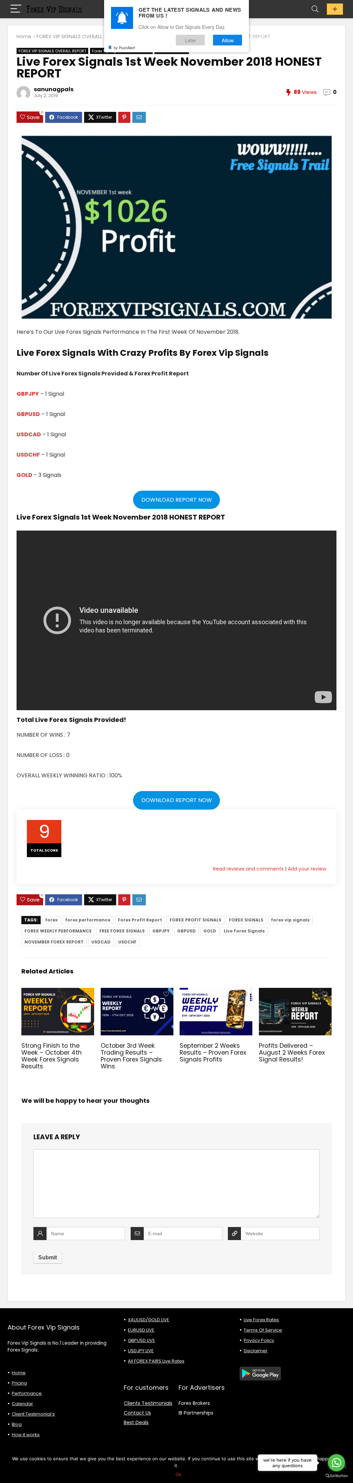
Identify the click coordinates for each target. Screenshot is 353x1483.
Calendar (22, 1403)
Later (190, 40)
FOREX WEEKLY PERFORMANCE (58, 931)
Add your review (307, 868)
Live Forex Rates (261, 1319)
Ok (178, 1474)
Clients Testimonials (148, 1403)
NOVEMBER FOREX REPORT (54, 942)
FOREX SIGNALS (246, 920)
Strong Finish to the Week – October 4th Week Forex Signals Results (51, 1056)
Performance (27, 1393)
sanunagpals (53, 89)
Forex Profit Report (140, 920)
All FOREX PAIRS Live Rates (156, 1361)
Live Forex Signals (244, 931)
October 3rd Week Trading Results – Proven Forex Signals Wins (131, 1056)
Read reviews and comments (248, 868)
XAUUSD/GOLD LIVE (148, 1319)
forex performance (87, 920)
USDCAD (29, 434)
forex (51, 920)
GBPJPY (28, 394)
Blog (17, 1424)
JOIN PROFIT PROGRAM (335, 9)
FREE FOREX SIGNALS (122, 931)
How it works (26, 1434)
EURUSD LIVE (141, 1330)
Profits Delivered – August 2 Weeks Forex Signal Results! (292, 1053)
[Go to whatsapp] (336, 1462)
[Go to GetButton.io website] (336, 1476)
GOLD (25, 475)
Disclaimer (256, 1350)
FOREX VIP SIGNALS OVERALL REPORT (79, 36)
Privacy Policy (259, 1340)
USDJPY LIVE (141, 1350)
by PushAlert (124, 47)
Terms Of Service (263, 1330)
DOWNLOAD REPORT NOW (176, 500)
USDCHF (28, 455)
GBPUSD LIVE (141, 1340)
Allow (228, 40)
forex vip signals (290, 920)
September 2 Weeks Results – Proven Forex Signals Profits (213, 1053)
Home (24, 36)
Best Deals (136, 1422)
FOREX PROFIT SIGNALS (195, 920)
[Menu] (16, 9)
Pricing (19, 1383)
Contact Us (137, 1412)
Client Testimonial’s (33, 1414)
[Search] (315, 9)
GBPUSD (28, 414)
